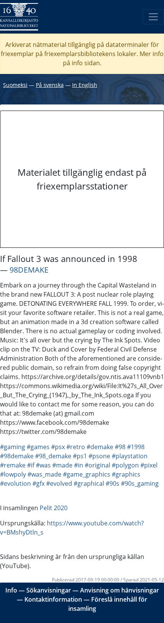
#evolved (59, 483)
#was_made (44, 474)
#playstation (130, 456)
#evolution (15, 483)
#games (38, 447)
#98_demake (53, 456)
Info (11, 590)
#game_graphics (86, 474)
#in (78, 465)
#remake (13, 465)
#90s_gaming (140, 483)
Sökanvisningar (48, 590)
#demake (100, 447)
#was (43, 465)
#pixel (149, 465)
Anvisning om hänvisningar (119, 590)
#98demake (17, 456)
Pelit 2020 (54, 508)
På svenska (50, 84)
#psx (58, 447)
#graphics (126, 474)
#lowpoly (13, 474)
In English (84, 84)
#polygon (125, 465)
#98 (120, 447)
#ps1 (80, 456)
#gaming (12, 447)
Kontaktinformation (53, 599)
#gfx (38, 483)
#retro (75, 447)
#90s (112, 483)
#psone (99, 456)
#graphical (89, 483)
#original (97, 465)
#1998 (136, 447)
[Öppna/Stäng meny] (153, 16)
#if (30, 465)
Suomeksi (15, 84)
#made (62, 465)
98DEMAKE (29, 270)
